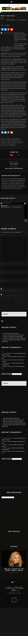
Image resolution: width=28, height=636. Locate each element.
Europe (3, 142)
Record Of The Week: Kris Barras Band (13, 336)
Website (3, 280)
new (9, 142)
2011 (3, 139)
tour (14, 142)
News (2, 25)
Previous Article (14, 162)
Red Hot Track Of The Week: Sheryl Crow (13, 335)
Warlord (12, 144)
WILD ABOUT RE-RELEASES (14, 168)
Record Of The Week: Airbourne (11, 333)
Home (9, 587)
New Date (4, 205)
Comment (3, 234)
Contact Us (15, 590)
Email (3, 272)
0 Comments (7, 25)
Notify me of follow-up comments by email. (12, 291)
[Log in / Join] (26, 2)
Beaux (4, 366)
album (8, 139)
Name (2, 263)
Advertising (18, 587)
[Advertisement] (14, 398)
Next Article (14, 166)
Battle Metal (15, 139)
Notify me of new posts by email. (11, 295)
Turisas (20, 142)
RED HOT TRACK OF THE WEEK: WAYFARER (14, 338)
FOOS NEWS (14, 164)
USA (6, 144)
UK (2, 144)
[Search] (24, 2)
